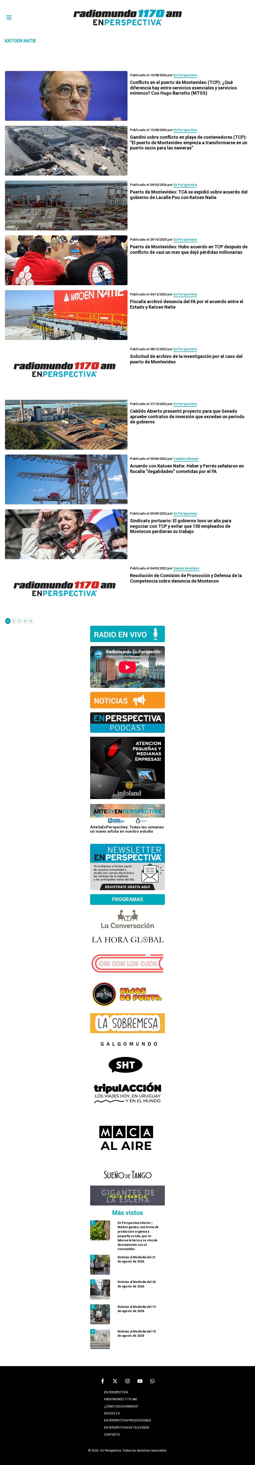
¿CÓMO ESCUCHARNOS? (121, 1406)
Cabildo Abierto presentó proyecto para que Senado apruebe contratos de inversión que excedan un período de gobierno (187, 416)
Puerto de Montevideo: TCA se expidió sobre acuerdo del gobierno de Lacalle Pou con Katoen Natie (189, 194)
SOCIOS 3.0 (112, 1413)
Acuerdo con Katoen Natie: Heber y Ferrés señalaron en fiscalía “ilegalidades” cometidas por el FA (187, 468)
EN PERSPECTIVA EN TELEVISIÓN (126, 1427)
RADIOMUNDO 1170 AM (120, 1399)
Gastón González (186, 568)
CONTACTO (112, 1434)
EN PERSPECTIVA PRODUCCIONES (127, 1420)
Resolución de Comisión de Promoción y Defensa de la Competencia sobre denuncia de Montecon (186, 578)
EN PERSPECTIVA (116, 1392)
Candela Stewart (186, 459)
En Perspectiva (185, 75)
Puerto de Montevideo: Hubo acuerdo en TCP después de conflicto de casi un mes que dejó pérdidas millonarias (189, 249)
